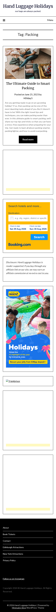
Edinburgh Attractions (13, 547)
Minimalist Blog (19, 607)
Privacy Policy (9, 560)
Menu (50, 20)
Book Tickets (9, 534)
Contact (7, 541)
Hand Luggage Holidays (28, 6)
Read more (28, 139)
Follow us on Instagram (13, 578)
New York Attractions (13, 554)
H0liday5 (28, 98)
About (6, 527)
